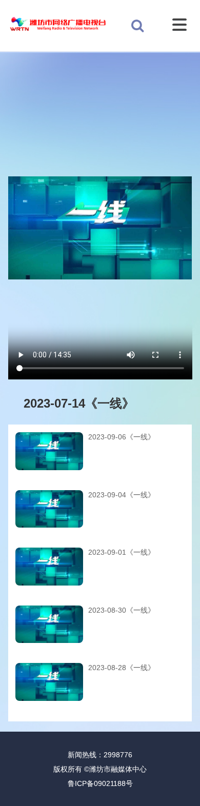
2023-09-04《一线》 (121, 495)
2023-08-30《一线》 (121, 610)
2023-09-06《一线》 (121, 437)
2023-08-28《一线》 (121, 667)
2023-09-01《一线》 (121, 552)
